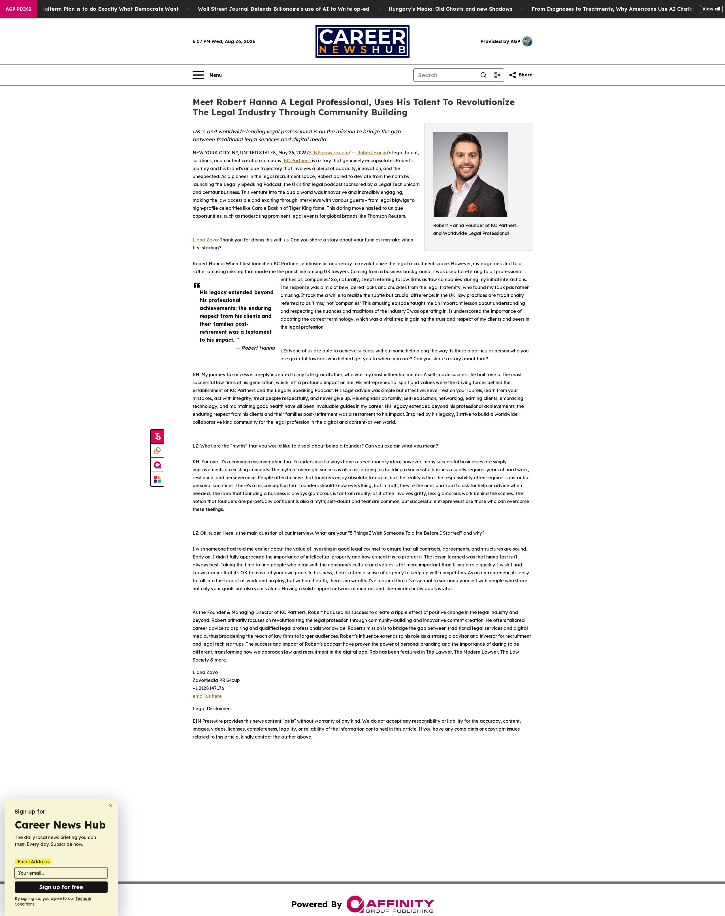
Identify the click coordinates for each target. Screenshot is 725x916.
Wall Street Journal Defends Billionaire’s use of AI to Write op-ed (283, 9)
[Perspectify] (157, 451)
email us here (207, 696)
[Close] (110, 805)
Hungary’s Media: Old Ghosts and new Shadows (450, 9)
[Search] (483, 75)
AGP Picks (18, 9)
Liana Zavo (205, 240)
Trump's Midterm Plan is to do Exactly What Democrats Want (98, 9)
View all (711, 9)
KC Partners (297, 160)
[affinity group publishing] (157, 465)
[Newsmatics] (157, 479)
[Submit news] (157, 437)
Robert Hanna (372, 152)
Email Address (33, 861)
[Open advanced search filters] (497, 75)
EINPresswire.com (328, 152)
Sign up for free (61, 887)
